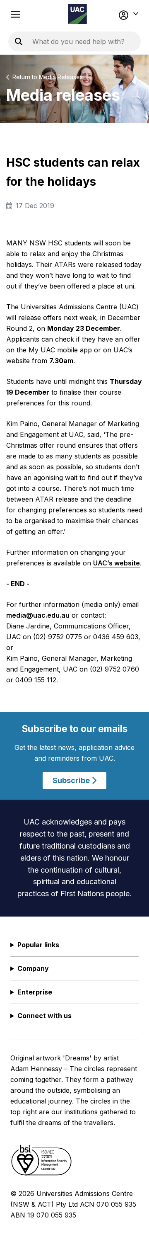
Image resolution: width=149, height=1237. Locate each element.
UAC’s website (116, 563)
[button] (128, 14)
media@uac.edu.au (38, 615)
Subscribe (72, 780)
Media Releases (61, 76)
